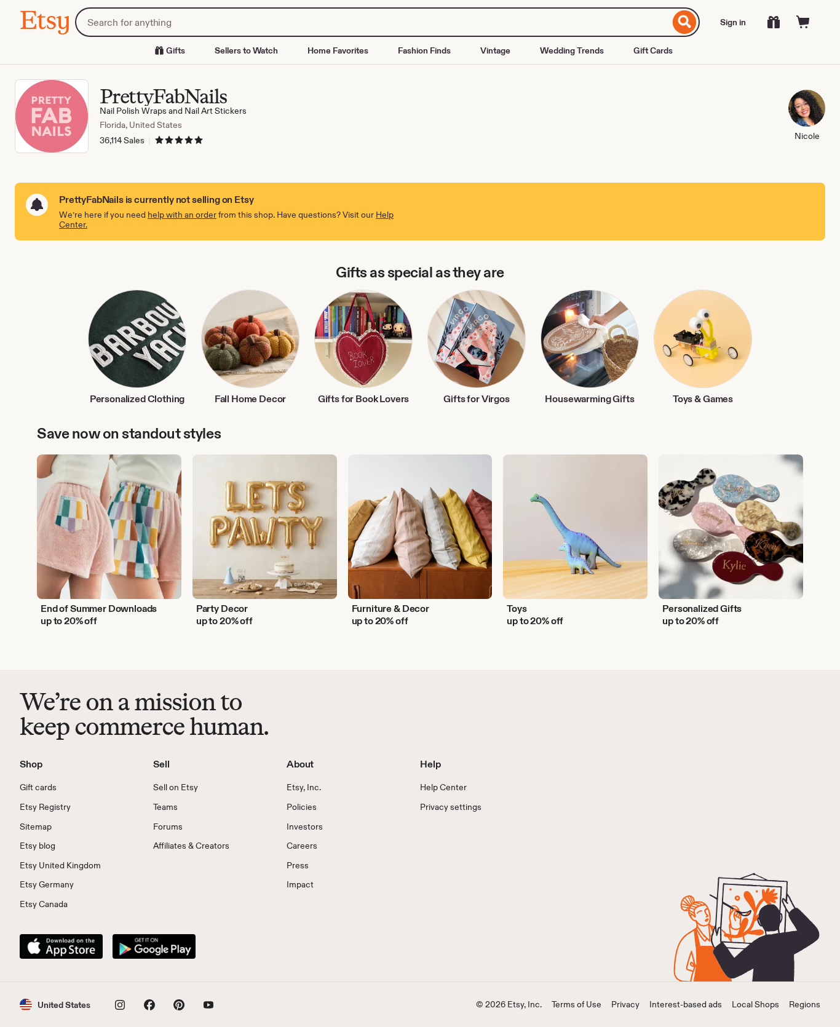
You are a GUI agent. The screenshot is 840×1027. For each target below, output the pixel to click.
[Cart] (803, 22)
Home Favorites (337, 50)
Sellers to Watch (246, 50)
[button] (55, 1004)
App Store (61, 946)
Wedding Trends (572, 50)
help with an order (182, 215)
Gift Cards (653, 50)
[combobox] (372, 22)
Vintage (495, 50)
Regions (804, 1004)
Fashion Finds (424, 50)
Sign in (733, 22)
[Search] (685, 22)
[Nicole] (806, 110)
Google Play (154, 946)
